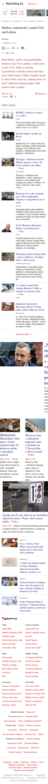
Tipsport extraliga (9, 665)
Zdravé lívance (31, 665)
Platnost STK (30, 705)
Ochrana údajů (15, 767)
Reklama (25, 762)
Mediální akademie (17, 765)
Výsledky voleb (8, 636)
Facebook (7, 762)
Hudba (18, 140)
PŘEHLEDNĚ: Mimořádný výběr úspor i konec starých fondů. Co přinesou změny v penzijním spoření (10, 445)
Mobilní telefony (33, 739)
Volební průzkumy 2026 (12, 632)
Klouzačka (34, 730)
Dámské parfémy (31, 743)
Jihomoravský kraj (23, 263)
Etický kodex (32, 765)
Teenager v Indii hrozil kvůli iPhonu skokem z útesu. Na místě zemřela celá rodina (30, 162)
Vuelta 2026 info (32, 629)
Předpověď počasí (16, 716)
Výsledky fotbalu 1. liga (11, 661)
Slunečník (23, 730)
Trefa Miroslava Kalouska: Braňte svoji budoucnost (29, 227)
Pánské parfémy (30, 752)
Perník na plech (32, 676)
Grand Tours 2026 (33, 648)
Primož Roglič (31, 644)
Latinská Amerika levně (12, 701)
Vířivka (40, 734)
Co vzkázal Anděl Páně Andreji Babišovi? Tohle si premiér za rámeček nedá (29, 288)
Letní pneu (11, 748)
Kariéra (34, 762)
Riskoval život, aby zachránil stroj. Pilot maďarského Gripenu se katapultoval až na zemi (30, 198)
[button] (8, 115)
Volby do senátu (9, 644)
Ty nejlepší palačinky (34, 657)
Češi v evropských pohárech (30, 721)
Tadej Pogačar (31, 640)
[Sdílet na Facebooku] (11, 96)
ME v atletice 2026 (10, 669)
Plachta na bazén (33, 725)
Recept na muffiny (33, 661)
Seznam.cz (32, 4)
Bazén (21, 725)
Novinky (5, 39)
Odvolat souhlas (30, 767)
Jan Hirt (28, 636)
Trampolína (12, 730)
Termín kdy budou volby (12, 640)
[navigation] (3, 4)
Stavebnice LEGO (14, 743)
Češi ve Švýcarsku (10, 697)
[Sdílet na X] (15, 96)
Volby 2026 (6, 629)
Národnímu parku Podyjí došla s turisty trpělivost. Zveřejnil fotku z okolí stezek (31, 257)
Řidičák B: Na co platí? (34, 697)
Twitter (16, 762)
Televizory (35, 748)
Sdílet (17, 48)
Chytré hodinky (15, 752)
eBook (7, 48)
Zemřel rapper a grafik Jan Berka (29, 135)
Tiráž (41, 762)
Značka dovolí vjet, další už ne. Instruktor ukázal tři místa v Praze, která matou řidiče (25, 518)
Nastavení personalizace (24, 770)
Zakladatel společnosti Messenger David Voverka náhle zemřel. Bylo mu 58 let (30, 306)
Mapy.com (31, 712)
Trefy (18, 235)
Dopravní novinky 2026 (35, 694)
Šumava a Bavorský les (12, 694)
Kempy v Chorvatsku (11, 686)
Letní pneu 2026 (32, 686)
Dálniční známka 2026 (34, 690)
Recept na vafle (32, 672)
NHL (4, 676)
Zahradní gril (30, 734)
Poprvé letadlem (9, 690)
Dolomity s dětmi (9, 705)
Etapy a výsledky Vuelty (35, 632)
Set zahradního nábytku (13, 734)
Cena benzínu (10, 721)
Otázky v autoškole (33, 701)
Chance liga (7, 657)
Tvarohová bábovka (33, 669)
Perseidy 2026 (32, 716)
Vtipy (18, 119)
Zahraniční (20, 172)
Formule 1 (6, 672)
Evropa (18, 206)
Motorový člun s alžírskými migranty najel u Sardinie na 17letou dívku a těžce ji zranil (33, 443)
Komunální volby (9, 648)
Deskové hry (23, 748)
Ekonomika (20, 313)
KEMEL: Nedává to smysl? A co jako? (29, 114)
